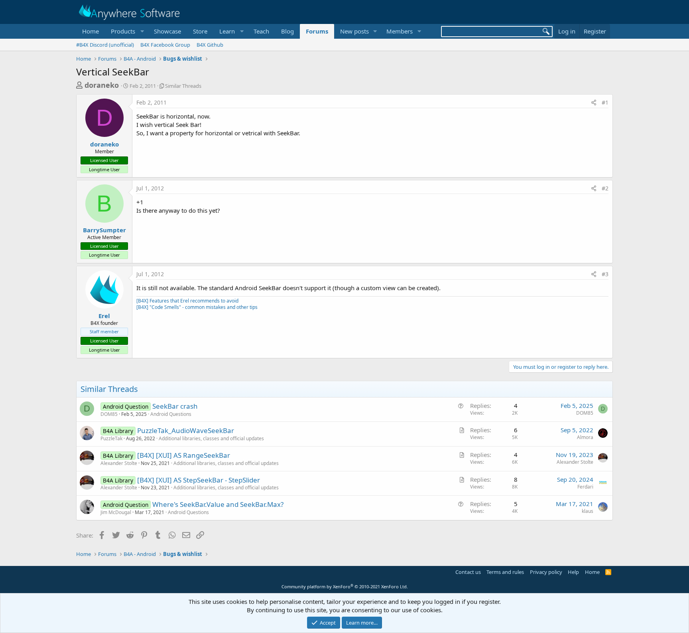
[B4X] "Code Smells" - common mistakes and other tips (197, 307)
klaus (587, 511)
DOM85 (109, 414)
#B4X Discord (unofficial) (105, 44)
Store (200, 31)
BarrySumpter (104, 230)
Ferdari (585, 486)
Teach (261, 31)
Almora (585, 437)
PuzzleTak (111, 438)
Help (573, 572)
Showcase (167, 31)
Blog (287, 31)
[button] (126, 31)
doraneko (102, 85)
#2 (605, 188)
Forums (317, 31)
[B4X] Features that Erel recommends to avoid (187, 300)
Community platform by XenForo (345, 586)
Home (90, 31)
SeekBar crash (175, 406)
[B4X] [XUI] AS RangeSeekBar (183, 455)
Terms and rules (505, 572)
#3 (605, 274)
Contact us (468, 572)
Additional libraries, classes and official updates (211, 438)
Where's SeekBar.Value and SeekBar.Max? (217, 504)
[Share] (594, 102)
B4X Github (210, 44)
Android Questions (170, 414)
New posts (354, 31)
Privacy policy (546, 572)
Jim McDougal (115, 512)
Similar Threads (183, 85)
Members (399, 31)
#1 (605, 102)
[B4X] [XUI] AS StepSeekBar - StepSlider (198, 480)
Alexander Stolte (118, 463)
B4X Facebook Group (165, 44)
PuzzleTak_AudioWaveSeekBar (185, 430)
